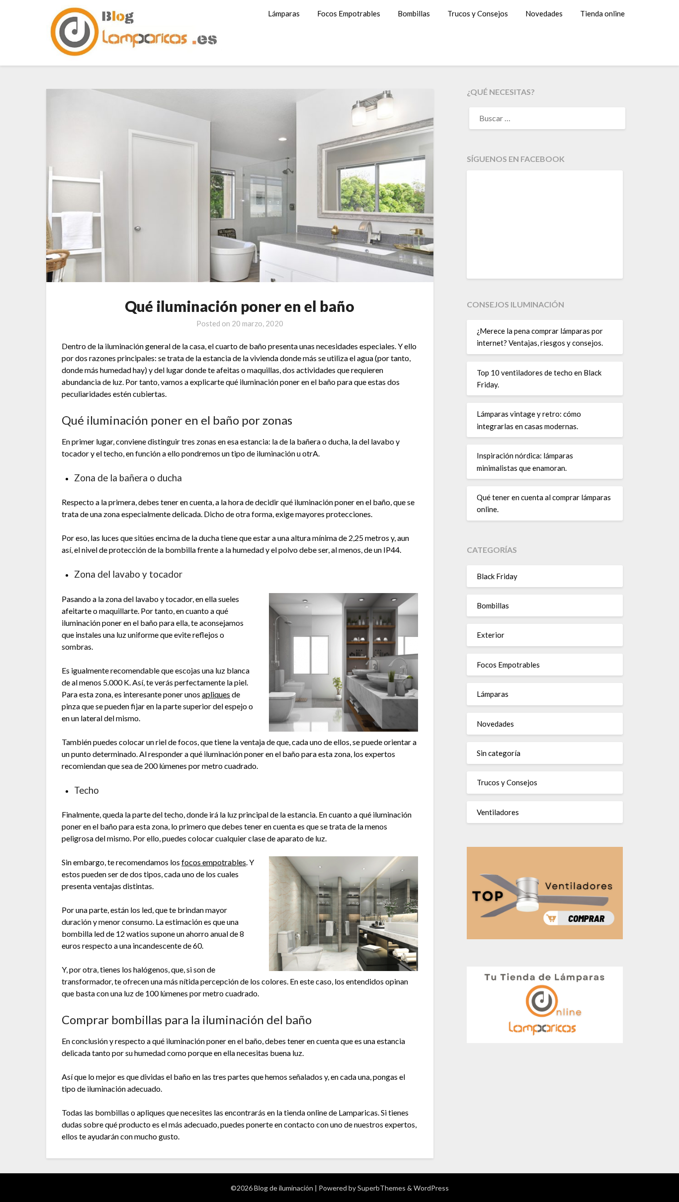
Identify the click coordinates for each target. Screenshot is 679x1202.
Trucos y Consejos (477, 13)
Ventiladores (498, 812)
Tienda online (602, 13)
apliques (216, 694)
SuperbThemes (381, 1188)
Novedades (544, 13)
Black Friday (497, 576)
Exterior (491, 634)
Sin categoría (498, 753)
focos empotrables (213, 862)
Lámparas (284, 13)
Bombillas (414, 13)
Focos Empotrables (348, 13)
